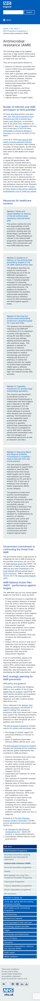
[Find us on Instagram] (17, 985)
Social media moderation (12, 974)
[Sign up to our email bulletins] (4, 985)
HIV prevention (10, 894)
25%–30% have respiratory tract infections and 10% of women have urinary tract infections (18, 118)
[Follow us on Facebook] (13, 985)
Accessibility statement (11, 976)
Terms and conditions (10, 969)
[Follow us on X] (8, 985)
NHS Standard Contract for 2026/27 (21, 746)
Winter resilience (11, 956)
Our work (14, 28)
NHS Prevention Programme (14, 31)
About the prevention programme (17, 867)
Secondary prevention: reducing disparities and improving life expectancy (17, 856)
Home (5, 28)
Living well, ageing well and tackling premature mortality (18, 902)
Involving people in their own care (18, 922)
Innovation (8, 942)
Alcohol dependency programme (17, 890)
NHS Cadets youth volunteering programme (17, 909)
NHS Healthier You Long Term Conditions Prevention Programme (18, 876)
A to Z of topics (10, 938)
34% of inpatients (22, 126)
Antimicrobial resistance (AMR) (17, 863)
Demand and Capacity (13, 918)
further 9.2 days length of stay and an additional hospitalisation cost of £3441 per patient (19, 188)
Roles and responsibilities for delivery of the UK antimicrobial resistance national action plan (19, 216)
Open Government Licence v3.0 (14, 979)
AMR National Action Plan (16, 564)
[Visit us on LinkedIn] (22, 985)
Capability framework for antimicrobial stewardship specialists (19, 388)
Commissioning (10, 914)
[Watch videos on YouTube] (27, 985)
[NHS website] (8, 995)
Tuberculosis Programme (14, 882)
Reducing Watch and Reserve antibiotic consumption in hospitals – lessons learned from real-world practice (19, 456)
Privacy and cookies (10, 971)
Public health (9, 953)
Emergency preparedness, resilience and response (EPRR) (18, 947)
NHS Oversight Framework (17, 726)
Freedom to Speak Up (13, 898)
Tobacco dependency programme (18, 886)
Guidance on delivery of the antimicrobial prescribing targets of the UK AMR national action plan (20, 261)
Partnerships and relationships (16, 934)
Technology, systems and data (16, 926)
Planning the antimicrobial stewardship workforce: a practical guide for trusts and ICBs (19, 319)
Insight (7, 930)
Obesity (7, 871)
